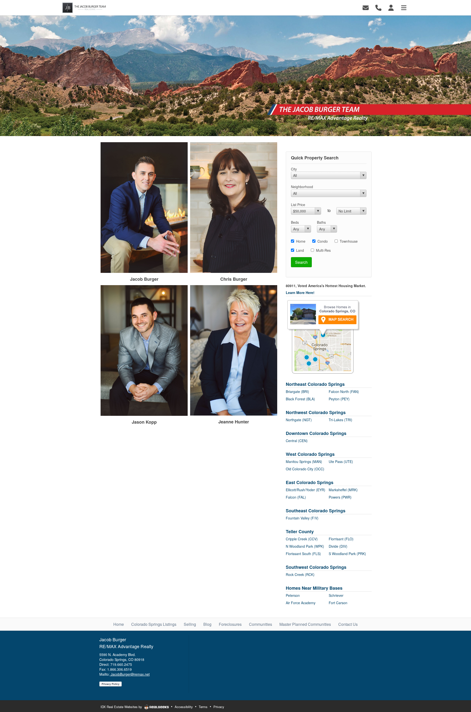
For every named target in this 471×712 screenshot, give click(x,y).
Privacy (218, 706)
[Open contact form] (366, 7)
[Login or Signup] (391, 7)
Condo (322, 241)
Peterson (293, 595)
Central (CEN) (297, 440)
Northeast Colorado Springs (315, 384)
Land (300, 250)
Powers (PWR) (340, 497)
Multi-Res (323, 250)
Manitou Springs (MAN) (304, 461)
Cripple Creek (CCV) (302, 538)
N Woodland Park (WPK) (305, 546)
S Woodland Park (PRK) (347, 553)
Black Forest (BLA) (300, 398)
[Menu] (403, 7)
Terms (203, 706)
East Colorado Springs (309, 482)
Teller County (300, 531)
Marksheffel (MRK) (343, 489)
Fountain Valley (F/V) (302, 518)
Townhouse (349, 241)
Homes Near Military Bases (314, 588)
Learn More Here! (300, 292)
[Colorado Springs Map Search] (323, 336)
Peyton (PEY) (339, 398)
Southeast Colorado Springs (315, 510)
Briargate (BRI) (297, 391)
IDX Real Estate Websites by (122, 706)
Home (300, 241)
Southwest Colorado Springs (316, 567)
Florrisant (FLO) (341, 538)
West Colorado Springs (310, 454)
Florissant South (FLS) (303, 553)
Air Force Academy (300, 602)
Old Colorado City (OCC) (305, 468)
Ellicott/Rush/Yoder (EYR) (305, 489)
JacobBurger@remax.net (130, 674)
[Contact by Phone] (378, 7)
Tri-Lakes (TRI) (340, 419)
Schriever (336, 595)
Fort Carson (338, 602)
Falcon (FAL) (296, 497)
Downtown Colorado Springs (316, 433)
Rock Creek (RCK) (300, 574)
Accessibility (184, 706)
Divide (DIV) (338, 546)
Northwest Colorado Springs (316, 412)
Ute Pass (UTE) (341, 461)
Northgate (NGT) (299, 419)
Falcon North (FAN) (344, 391)
